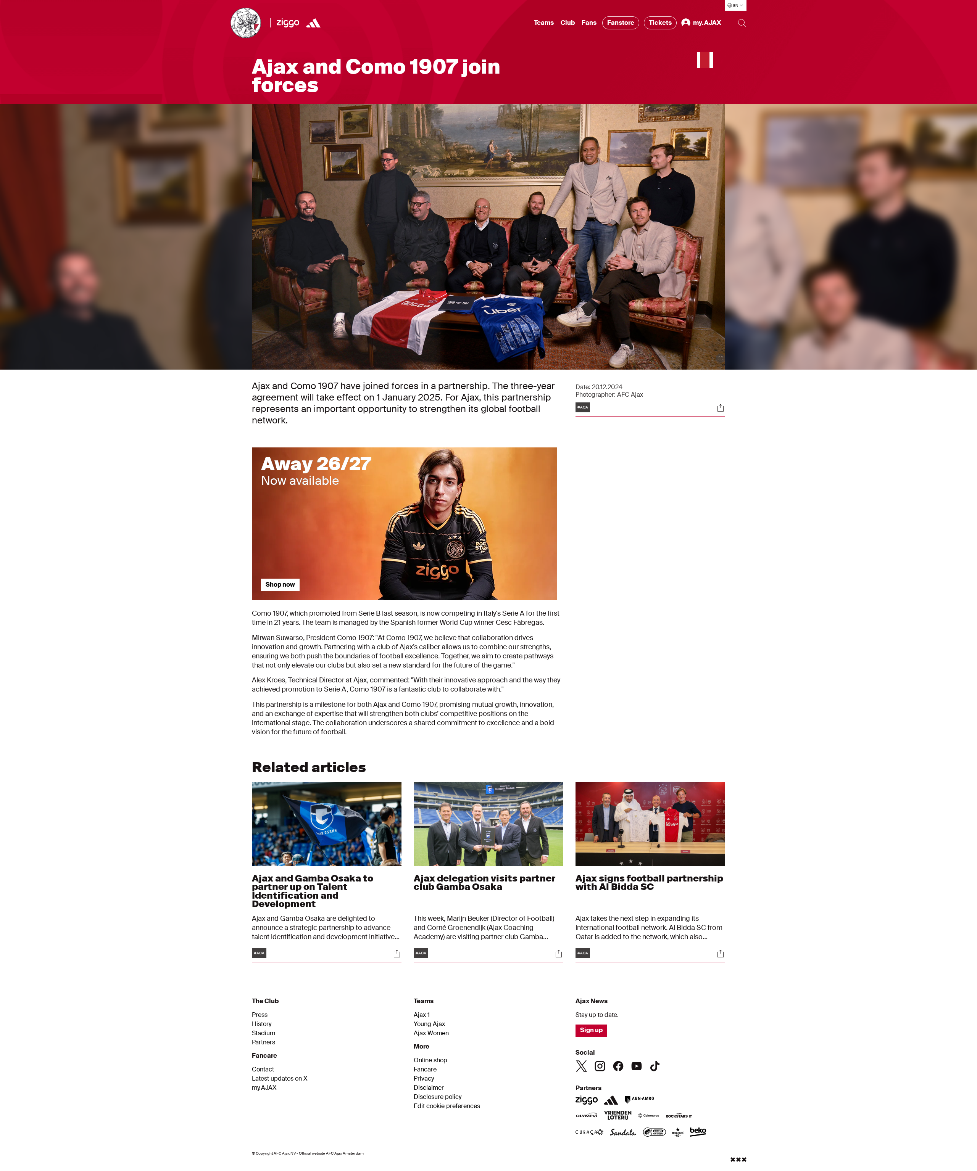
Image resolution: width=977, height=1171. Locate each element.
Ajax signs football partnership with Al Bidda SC (649, 882)
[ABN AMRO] (639, 1100)
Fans (589, 23)
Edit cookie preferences (447, 1106)
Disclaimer (429, 1088)
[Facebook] (618, 1066)
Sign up (591, 1030)
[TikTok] (655, 1066)
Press (260, 1015)
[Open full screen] (720, 358)
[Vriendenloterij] (618, 1116)
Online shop (430, 1060)
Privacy (424, 1079)
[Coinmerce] (649, 1116)
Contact (263, 1069)
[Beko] (698, 1133)
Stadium (263, 1033)
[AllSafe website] (654, 1133)
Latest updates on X (280, 1079)
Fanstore (620, 23)
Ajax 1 (422, 1015)
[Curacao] (589, 1133)
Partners (263, 1042)
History (261, 1024)
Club (568, 23)
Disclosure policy (437, 1097)
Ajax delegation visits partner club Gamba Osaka (484, 882)
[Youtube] (636, 1066)
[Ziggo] (288, 22)
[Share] (720, 407)
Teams (544, 23)
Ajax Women (431, 1033)
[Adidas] (313, 22)
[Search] (741, 22)
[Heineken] (678, 1133)
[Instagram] (600, 1066)
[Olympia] (587, 1116)
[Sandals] (623, 1133)
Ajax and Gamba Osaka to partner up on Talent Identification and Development (312, 890)
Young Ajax (429, 1024)
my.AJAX (264, 1088)
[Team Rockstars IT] (679, 1116)
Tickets (660, 23)
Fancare (425, 1069)
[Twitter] (582, 1066)
